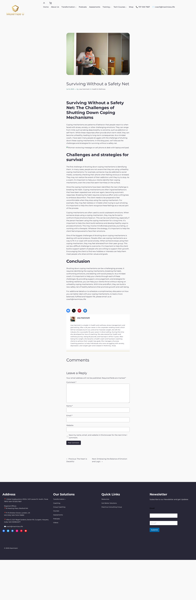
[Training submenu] (110, 6)
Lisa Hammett (84, 89)
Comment (71, 382)
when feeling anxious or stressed (115, 175)
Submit (154, 530)
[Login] (44, 3)
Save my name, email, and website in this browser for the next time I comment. (98, 436)
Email (69, 416)
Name (69, 406)
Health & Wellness (98, 89)
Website (69, 425)
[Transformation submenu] (75, 6)
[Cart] (50, 3)
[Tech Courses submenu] (125, 6)
